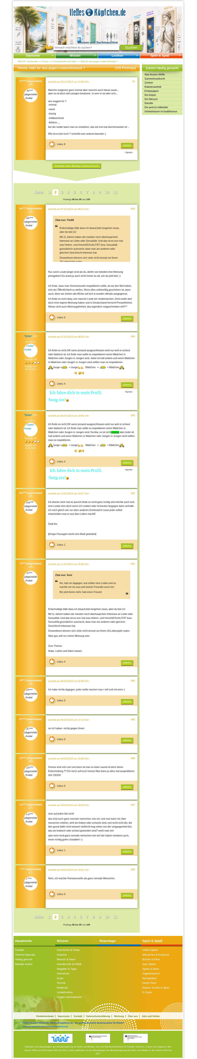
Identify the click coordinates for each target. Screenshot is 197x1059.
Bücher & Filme (151, 959)
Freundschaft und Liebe (64, 61)
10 (107, 192)
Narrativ (149, 103)
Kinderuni (62, 987)
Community (32, 61)
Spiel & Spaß (159, 55)
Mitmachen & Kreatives (155, 954)
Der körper (150, 95)
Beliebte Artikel (23, 964)
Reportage (108, 941)
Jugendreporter (151, 973)
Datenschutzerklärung (98, 1016)
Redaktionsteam (45, 1016)
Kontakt (19, 950)
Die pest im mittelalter (156, 107)
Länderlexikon (65, 992)
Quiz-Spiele (149, 964)
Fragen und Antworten (69, 997)
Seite (38, 192)
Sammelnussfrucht (155, 78)
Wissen (75, 55)
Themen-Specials (25, 954)
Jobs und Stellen (151, 1016)
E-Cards (147, 992)
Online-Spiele (150, 950)
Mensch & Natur (66, 959)
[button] (131, 47)
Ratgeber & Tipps (67, 968)
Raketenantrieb (153, 87)
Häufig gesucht (23, 959)
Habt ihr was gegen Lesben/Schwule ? (99, 61)
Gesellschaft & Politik (69, 964)
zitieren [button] (127, 145)
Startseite (33, 55)
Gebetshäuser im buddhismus (161, 111)
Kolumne (62, 954)
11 (115, 192)
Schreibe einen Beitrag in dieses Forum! (76, 166)
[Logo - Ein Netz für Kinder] (60, 1038)
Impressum (64, 1016)
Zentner (149, 82)
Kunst (60, 978)
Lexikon (117, 55)
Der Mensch (151, 99)
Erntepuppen (152, 91)
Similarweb (62, 1026)
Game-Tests (149, 982)
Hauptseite (23, 941)
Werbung (119, 1016)
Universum (63, 973)
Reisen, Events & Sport (155, 987)
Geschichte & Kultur (68, 950)
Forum (45, 61)
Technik (61, 982)
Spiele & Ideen (150, 968)
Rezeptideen (149, 978)
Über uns (133, 1016)
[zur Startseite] (98, 12)
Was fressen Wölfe (155, 74)
